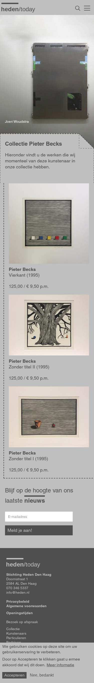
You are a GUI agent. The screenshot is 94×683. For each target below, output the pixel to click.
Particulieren (16, 638)
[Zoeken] (77, 8)
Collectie (13, 629)
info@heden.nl (17, 592)
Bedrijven (13, 642)
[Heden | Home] (20, 9)
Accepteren (14, 675)
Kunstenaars (16, 633)
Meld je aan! (20, 530)
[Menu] (87, 7)
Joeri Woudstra (17, 121)
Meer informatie (60, 665)
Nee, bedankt (42, 675)
